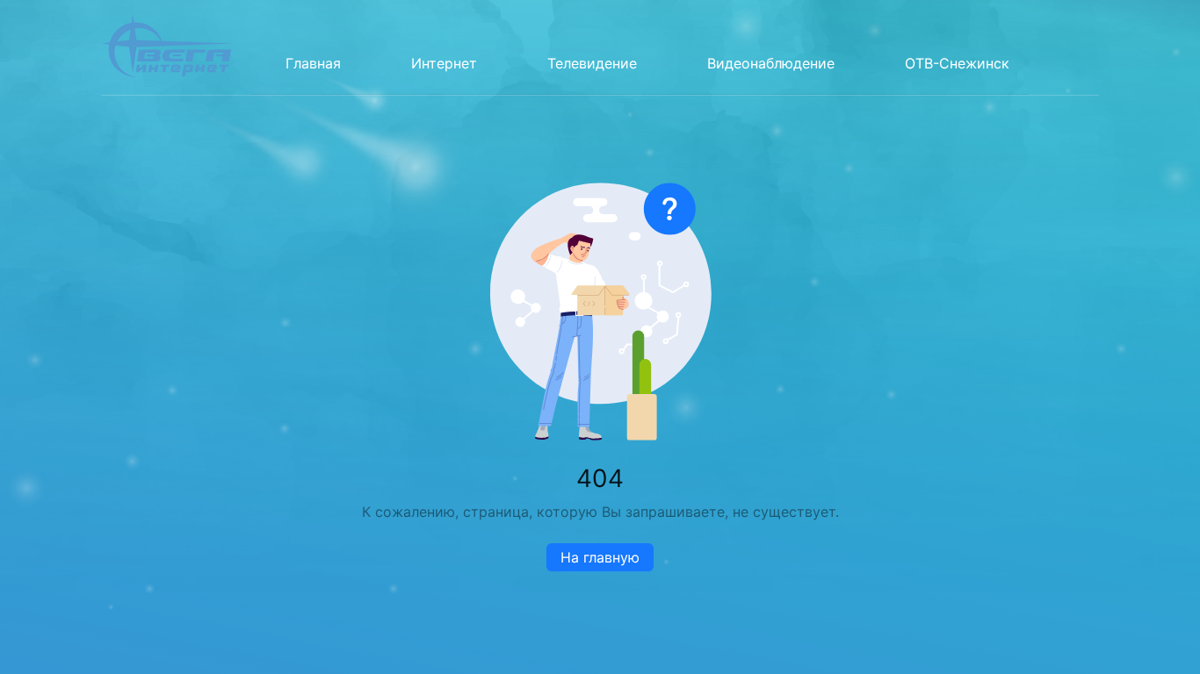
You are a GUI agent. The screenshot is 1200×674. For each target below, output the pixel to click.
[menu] (639, 47)
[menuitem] (313, 63)
